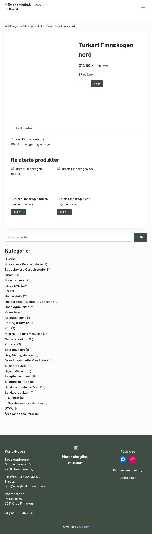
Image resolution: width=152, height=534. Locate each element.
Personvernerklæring (127, 470)
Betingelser (128, 477)
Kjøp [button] (16, 212)
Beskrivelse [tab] (24, 128)
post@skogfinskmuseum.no (25, 486)
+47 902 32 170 (29, 477)
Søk (140, 237)
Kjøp (97, 83)
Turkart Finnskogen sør (73, 199)
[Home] (6, 26)
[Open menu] (143, 8)
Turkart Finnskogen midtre (30, 199)
